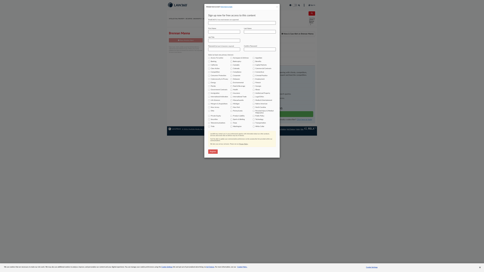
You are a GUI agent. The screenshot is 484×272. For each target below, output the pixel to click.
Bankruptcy (237, 61)
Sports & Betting (239, 119)
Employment (260, 79)
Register (213, 151)
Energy (213, 82)
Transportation (260, 123)
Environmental (238, 82)
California (214, 65)
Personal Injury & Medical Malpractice (264, 112)
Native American (261, 104)
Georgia (258, 86)
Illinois (257, 90)
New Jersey (215, 107)
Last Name (248, 28)
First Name (212, 28)
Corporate (236, 75)
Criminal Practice (261, 75)
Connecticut (259, 72)
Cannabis (236, 65)
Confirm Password (250, 46)
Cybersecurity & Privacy (219, 79)
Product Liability (239, 116)
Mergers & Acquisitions (219, 104)
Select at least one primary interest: (221, 55)
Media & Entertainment (263, 100)
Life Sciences (215, 100)
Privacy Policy (243, 144)
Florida (213, 86)
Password (221, 46)
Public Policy (259, 116)
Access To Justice (217, 58)
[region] (242, 267)
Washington (237, 126)
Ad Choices (210, 267)
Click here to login (226, 7)
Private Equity (216, 116)
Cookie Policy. (242, 267)
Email (223, 20)
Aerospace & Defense (241, 58)
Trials (213, 126)
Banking (213, 61)
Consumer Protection (218, 75)
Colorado (236, 68)
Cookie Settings (167, 267)
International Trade (240, 97)
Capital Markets (261, 65)
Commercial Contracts (263, 68)
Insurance (236, 93)
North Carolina (260, 107)
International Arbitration (219, 97)
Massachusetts (238, 100)
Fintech (258, 82)
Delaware (236, 79)
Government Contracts (219, 90)
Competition (215, 72)
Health (235, 90)
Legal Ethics (259, 97)
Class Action (215, 68)
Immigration (215, 93)
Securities (214, 119)
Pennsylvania (237, 111)
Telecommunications (218, 123)
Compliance (237, 72)
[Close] (480, 267)
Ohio (212, 111)
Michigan (236, 104)
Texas (235, 123)
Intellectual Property (262, 93)
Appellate (258, 58)
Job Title (211, 37)
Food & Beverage (239, 86)
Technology (259, 119)
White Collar (259, 126)
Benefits (258, 61)
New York (236, 107)
